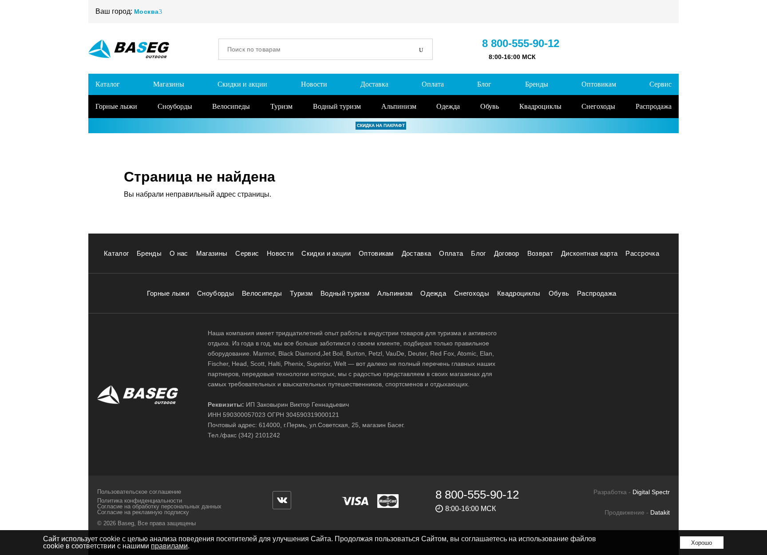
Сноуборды (175, 106)
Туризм (281, 106)
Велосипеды (231, 106)
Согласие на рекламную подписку (143, 512)
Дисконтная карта (589, 253)
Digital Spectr (651, 492)
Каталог (107, 84)
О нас (179, 253)
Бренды (536, 84)
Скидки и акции (242, 84)
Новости (314, 84)
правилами (169, 546)
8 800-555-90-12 (520, 43)
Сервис (660, 84)
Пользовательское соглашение (139, 492)
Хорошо (701, 542)
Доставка (374, 84)
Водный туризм (337, 106)
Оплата (433, 84)
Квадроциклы (540, 106)
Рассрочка (642, 253)
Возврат (540, 253)
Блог (484, 84)
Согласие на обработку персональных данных (159, 506)
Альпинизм (398, 106)
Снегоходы (598, 106)
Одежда (448, 106)
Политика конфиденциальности (139, 500)
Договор (506, 253)
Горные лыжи (116, 106)
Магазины (168, 84)
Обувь (489, 106)
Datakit (660, 512)
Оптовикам (598, 84)
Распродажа (654, 106)
